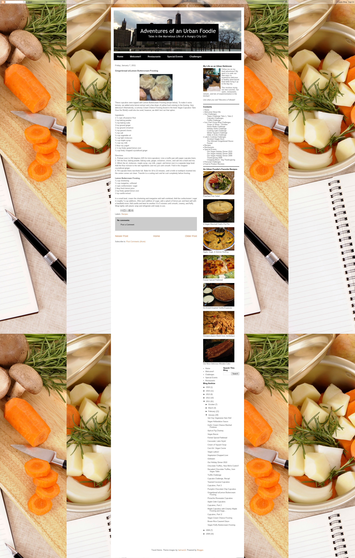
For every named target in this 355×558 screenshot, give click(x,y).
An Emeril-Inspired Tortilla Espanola (217, 308)
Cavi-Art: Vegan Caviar (217, 448)
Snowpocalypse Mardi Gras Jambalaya (218, 336)
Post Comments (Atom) (135, 241)
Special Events (175, 56)
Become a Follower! (227, 100)
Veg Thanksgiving (228, 160)
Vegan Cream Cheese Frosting (220, 518)
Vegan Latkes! (213, 452)
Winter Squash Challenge (217, 133)
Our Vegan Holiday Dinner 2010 (219, 151)
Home (120, 56)
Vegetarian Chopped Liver (218, 455)
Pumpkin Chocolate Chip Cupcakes (222, 489)
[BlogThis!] (124, 210)
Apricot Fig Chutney (216, 431)
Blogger (200, 550)
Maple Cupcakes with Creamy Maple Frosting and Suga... (222, 510)
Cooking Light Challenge (216, 131)
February (212, 411)
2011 (208, 401)
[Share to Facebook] (129, 210)
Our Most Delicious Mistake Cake (216, 364)
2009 (208, 530)
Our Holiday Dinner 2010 (217, 462)
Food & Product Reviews (214, 164)
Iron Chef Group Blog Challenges (217, 122)
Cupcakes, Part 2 (215, 505)
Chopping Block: (214, 160)
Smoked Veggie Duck (215, 139)
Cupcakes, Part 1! (215, 514)
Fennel (209, 143)
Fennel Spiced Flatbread (213, 280)
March (211, 408)
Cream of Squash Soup (217, 445)
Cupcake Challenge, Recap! (219, 479)
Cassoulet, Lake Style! (217, 441)
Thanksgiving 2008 (214, 158)
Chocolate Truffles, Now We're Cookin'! (223, 466)
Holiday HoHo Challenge (216, 129)
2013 (208, 394)
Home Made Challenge (216, 127)
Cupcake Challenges (215, 118)
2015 (208, 391)
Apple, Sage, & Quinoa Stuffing (215, 252)
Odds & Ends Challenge (216, 135)
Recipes (124, 214)
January (211, 415)
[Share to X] (127, 210)
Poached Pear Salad (211, 196)
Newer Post (121, 236)
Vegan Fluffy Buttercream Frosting (221, 525)
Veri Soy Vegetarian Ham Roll (219, 418)
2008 (208, 534)
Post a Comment (127, 225)
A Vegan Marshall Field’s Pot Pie (216, 224)
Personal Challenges (212, 162)
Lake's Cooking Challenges (215, 137)
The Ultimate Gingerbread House (220, 141)
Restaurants (154, 56)
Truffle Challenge (214, 120)
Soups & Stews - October (217, 124)
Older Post (191, 236)
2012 (208, 398)
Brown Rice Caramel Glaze (218, 521)
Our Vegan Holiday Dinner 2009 (219, 154)
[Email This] (121, 210)
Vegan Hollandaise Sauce (218, 421)
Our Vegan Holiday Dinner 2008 (219, 156)
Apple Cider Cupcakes (216, 502)
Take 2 (230, 116)
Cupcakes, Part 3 (215, 485)
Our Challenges (210, 114)
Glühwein (211, 459)
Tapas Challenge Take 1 (216, 116)
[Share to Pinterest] (132, 210)
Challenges (195, 56)
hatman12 (182, 550)
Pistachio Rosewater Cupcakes (220, 498)
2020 (208, 387)
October (211, 404)
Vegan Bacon (213, 434)
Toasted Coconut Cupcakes (219, 482)
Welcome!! (135, 56)
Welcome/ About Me (212, 112)
